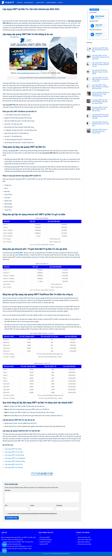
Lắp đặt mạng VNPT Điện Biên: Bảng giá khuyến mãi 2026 (100, 49)
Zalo (4, 545)
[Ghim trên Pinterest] (42, 474)
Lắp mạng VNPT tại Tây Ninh (14, 467)
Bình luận (8, 490)
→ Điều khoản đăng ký (83, 542)
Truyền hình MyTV (51, 2)
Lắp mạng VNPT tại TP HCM (13, 452)
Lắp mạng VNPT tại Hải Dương (14, 455)
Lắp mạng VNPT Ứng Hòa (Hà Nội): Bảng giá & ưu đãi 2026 (100, 123)
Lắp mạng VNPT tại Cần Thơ (14, 464)
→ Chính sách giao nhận (83, 544)
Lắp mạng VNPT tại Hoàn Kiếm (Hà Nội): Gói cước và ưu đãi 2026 (100, 79)
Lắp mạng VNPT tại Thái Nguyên (15, 458)
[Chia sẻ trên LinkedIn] (45, 474)
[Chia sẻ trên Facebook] (32, 474)
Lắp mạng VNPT (28, 2)
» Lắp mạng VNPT (44, 537)
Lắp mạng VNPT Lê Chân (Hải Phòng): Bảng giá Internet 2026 (100, 108)
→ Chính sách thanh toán (84, 539)
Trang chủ (19, 2)
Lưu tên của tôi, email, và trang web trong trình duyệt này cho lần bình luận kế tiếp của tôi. (32, 513)
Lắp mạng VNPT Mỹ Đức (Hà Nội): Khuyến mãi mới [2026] (100, 71)
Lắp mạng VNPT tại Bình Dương (15, 461)
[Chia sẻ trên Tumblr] (48, 474)
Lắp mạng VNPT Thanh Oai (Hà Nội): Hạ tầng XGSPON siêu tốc (100, 64)
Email (32, 505)
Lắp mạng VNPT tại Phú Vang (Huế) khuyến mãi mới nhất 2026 (100, 57)
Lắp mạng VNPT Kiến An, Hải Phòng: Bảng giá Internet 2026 (100, 131)
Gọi (4, 551)
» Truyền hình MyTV (45, 542)
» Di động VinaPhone (45, 539)
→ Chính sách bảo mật (83, 537)
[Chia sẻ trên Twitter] (38, 474)
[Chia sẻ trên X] (35, 474)
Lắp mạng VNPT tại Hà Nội (13, 449)
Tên (6, 505)
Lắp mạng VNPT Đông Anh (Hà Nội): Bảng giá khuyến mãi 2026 (100, 116)
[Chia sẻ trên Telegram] (51, 474)
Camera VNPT (40, 2)
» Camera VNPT (43, 544)
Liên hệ (60, 2)
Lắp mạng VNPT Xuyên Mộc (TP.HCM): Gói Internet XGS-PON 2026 (100, 86)
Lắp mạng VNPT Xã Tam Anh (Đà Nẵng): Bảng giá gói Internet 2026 (99, 101)
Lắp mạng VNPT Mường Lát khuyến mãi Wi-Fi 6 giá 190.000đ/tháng (100, 94)
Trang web (59, 505)
